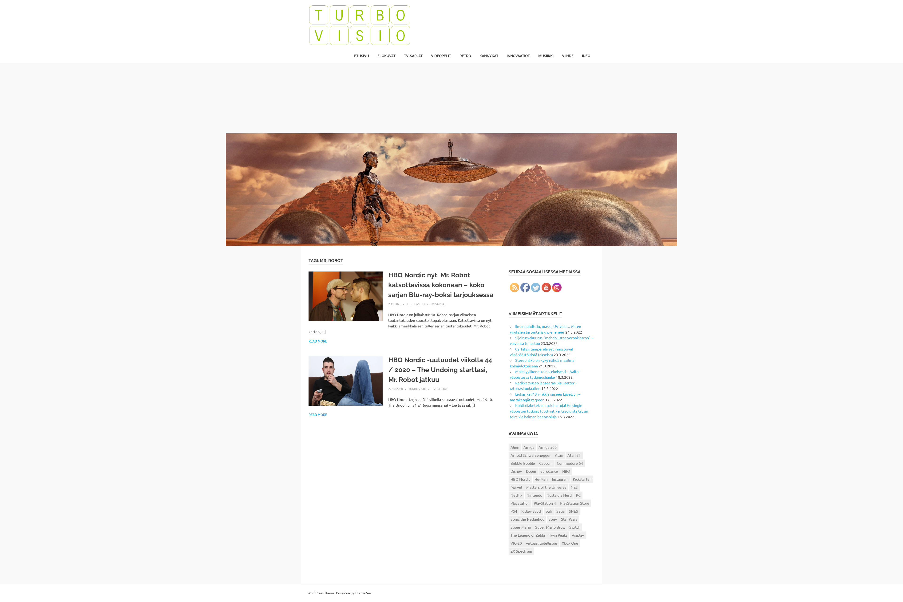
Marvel (516, 487)
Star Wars (569, 519)
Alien (515, 447)
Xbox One (570, 543)
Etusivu (361, 56)
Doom (531, 471)
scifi (549, 511)
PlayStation (520, 503)
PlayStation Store (574, 503)
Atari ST (574, 455)
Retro (465, 56)
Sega (560, 511)
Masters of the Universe (546, 487)
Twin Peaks (558, 535)
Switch (574, 527)
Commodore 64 (570, 463)
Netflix (516, 495)
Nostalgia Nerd (559, 495)
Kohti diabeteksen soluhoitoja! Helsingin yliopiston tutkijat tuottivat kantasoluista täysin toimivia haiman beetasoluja (549, 411)
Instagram (560, 479)
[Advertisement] (451, 98)
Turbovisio (416, 304)
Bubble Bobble (523, 463)
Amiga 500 (548, 447)
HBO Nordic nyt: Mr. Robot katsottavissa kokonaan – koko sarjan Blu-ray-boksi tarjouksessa (440, 285)
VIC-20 (516, 543)
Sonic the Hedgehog (527, 519)
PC (578, 495)
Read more (318, 341)
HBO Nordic (520, 479)
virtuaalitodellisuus (542, 543)
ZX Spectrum (521, 551)
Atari (559, 455)
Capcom (546, 463)
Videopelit (441, 56)
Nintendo (534, 495)
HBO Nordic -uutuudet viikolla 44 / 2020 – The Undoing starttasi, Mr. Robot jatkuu (440, 370)
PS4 (514, 511)
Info (586, 56)
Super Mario (521, 527)
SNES (573, 511)
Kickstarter (582, 479)
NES (574, 487)
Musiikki (546, 56)
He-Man (541, 479)
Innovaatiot (518, 56)
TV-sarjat (413, 56)
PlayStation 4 (545, 503)
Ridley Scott (531, 511)
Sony (553, 519)
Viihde (568, 56)
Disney (516, 471)
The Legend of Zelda (528, 535)
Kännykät (488, 56)
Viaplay (578, 535)
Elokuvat (386, 56)
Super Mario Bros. (550, 527)
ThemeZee (363, 593)
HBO (566, 471)
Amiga (528, 447)
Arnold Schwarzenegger (531, 455)
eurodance (549, 471)
